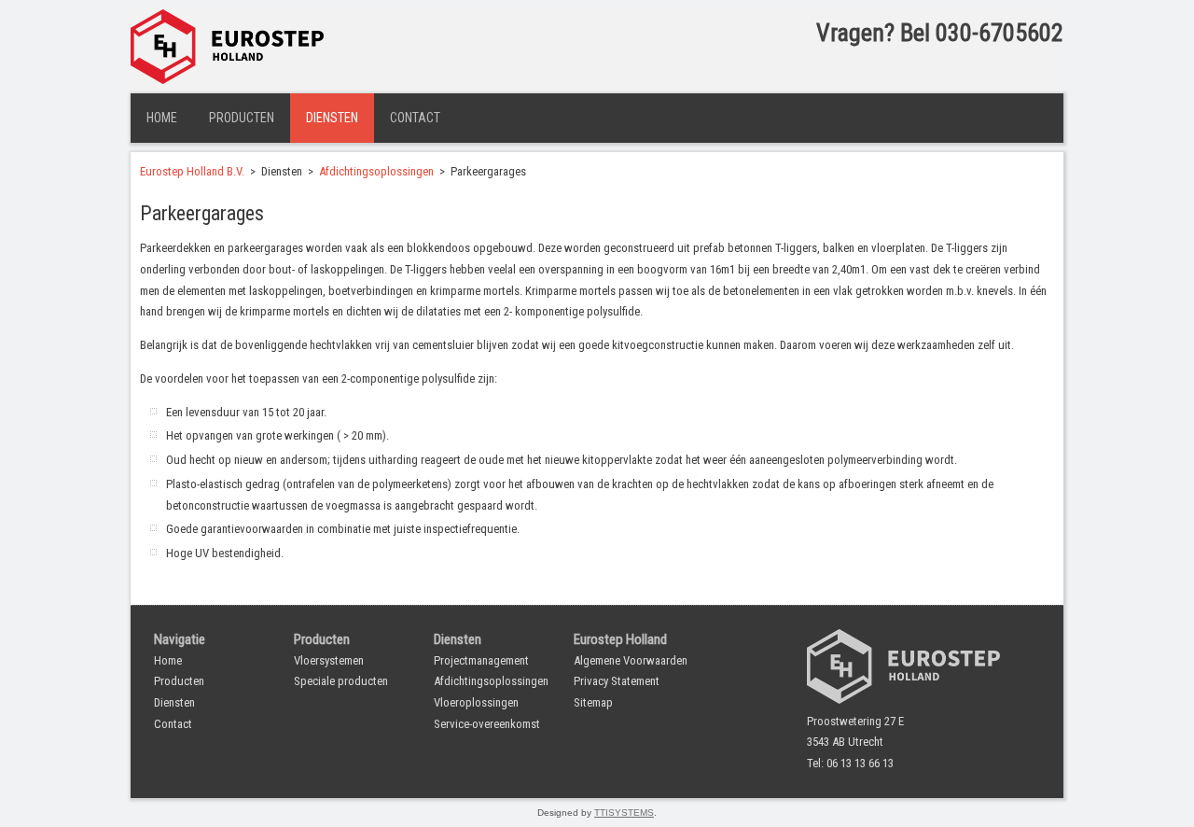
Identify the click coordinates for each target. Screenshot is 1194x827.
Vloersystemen (329, 660)
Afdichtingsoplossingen (376, 171)
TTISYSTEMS (624, 812)
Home (161, 117)
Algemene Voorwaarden (630, 660)
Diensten (332, 117)
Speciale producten (341, 681)
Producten (241, 117)
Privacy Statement (616, 681)
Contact (415, 117)
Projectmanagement (481, 660)
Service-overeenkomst (487, 724)
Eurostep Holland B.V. (192, 171)
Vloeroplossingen (476, 702)
